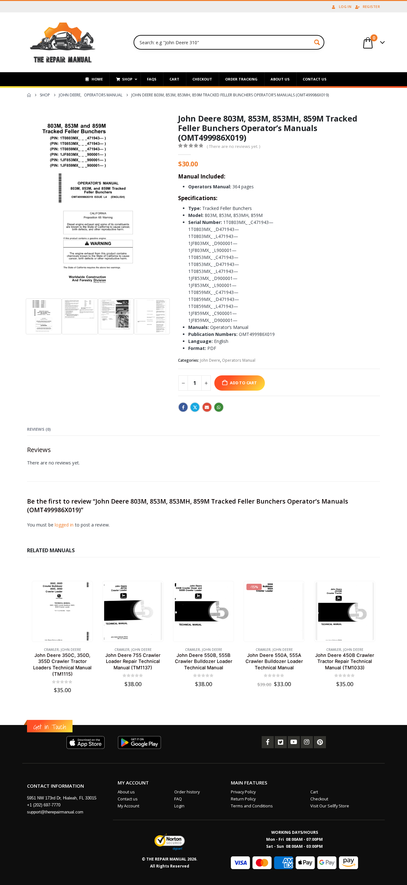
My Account (128, 806)
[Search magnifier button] (317, 42)
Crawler (51, 649)
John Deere (210, 360)
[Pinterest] (320, 742)
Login (179, 806)
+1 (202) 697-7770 (43, 805)
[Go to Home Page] (29, 95)
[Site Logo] (63, 42)
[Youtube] (294, 742)
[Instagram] (307, 742)
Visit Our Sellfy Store (329, 806)
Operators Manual (238, 360)
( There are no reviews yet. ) (233, 146)
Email (207, 407)
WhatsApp (219, 407)
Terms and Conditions (252, 806)
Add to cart (243, 383)
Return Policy (243, 799)
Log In (345, 6)
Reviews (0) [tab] (39, 429)
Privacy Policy (243, 792)
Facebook (183, 407)
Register (371, 6)
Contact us (128, 799)
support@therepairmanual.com (55, 812)
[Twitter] (281, 742)
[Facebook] (268, 742)
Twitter (195, 407)
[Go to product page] (62, 611)
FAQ (178, 799)
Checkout (319, 799)
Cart (314, 792)
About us (126, 792)
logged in (64, 525)
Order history (187, 792)
